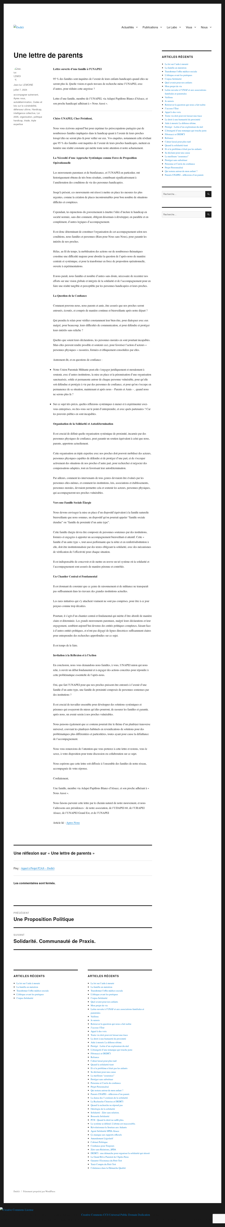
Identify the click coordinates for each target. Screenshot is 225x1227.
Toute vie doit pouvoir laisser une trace (109, 1035)
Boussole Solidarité (100, 1116)
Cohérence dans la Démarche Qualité (108, 1167)
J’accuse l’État (97, 1027)
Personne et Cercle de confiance (106, 1083)
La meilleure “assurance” (102, 1075)
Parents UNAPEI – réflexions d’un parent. (110, 1094)
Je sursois (95, 1020)
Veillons (95, 1016)
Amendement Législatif (102, 1138)
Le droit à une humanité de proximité (108, 1038)
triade (27, 120)
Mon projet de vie (99, 1005)
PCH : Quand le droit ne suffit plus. (107, 1119)
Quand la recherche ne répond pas (107, 1105)
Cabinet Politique (99, 1142)
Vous (189, 27)
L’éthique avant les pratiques (30, 994)
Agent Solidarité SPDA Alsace (105, 1131)
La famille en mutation (27, 986)
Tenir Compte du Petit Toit (103, 1164)
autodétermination (23, 102)
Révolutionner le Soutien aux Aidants (109, 1127)
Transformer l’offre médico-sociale (33, 990)
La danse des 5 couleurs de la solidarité (109, 1097)
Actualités (127, 27)
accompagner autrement (26, 94)
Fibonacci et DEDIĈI (101, 1053)
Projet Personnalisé (100, 1086)
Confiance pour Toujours (102, 1145)
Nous (204, 27)
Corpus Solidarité (25, 998)
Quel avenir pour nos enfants (104, 1001)
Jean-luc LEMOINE (23, 84)
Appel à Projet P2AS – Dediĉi (37, 868)
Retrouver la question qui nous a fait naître (111, 1023)
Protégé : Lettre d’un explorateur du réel (110, 1046)
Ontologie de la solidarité (103, 1108)
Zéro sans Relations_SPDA (103, 1149)
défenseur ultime (22, 109)
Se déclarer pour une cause (103, 1071)
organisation (26, 116)
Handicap (36, 109)
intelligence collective (24, 113)
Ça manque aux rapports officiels (106, 1134)
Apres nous (19, 98)
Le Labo (172, 27)
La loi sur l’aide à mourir (28, 983)
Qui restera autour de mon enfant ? (107, 1090)
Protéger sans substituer (102, 1079)
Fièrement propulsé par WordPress (39, 1191)
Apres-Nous (73, 822)
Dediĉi (17, 1191)
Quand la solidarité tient (102, 1064)
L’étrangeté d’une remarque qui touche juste (111, 1049)
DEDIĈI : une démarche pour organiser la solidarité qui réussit (120, 1153)
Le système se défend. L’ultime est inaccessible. (113, 1123)
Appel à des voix (99, 1031)
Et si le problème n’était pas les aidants (109, 1068)
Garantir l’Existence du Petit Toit (106, 1160)
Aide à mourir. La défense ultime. (106, 1042)
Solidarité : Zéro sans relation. (105, 1112)
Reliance (95, 1057)
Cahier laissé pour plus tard (104, 1060)
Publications (150, 27)
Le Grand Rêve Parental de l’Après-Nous (110, 1156)
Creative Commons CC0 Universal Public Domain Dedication (115, 1214)
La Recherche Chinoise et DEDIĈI (107, 1101)
